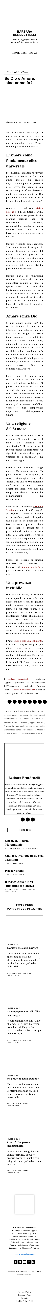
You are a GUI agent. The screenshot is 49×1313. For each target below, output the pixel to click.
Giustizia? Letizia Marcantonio (17, 842)
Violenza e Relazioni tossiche (20, 889)
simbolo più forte (30, 566)
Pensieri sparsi (14, 870)
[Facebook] (10, 702)
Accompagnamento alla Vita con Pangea (23, 1013)
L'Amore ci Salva (17, 71)
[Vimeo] (33, 1262)
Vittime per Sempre (14, 848)
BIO (31, 52)
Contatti (24, 1297)
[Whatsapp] (35, 702)
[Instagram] (29, 1262)
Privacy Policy (24, 1291)
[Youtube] (24, 1262)
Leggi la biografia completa (24, 1254)
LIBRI (24, 52)
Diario (8, 863)
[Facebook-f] (15, 1262)
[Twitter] (20, 702)
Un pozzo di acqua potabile (23, 1078)
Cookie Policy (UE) (24, 1300)
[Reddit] (40, 702)
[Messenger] (15, 702)
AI (35, 52)
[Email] (45, 702)
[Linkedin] (30, 702)
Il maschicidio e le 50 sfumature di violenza (19, 883)
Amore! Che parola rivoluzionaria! (18, 1144)
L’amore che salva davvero (22, 948)
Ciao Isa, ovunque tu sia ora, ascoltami (24, 857)
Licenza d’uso (24, 1294)
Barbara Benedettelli (18, 678)
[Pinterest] (25, 702)
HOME (16, 52)
